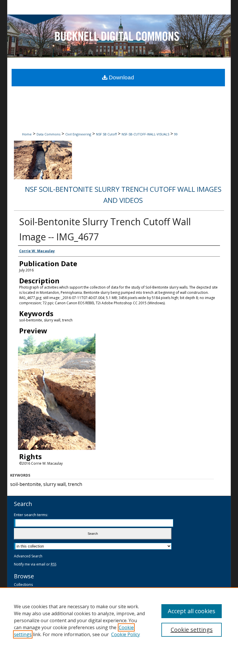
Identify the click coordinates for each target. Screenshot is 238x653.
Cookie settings (192, 630)
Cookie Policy (125, 634)
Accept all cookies (191, 611)
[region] (119, 620)
